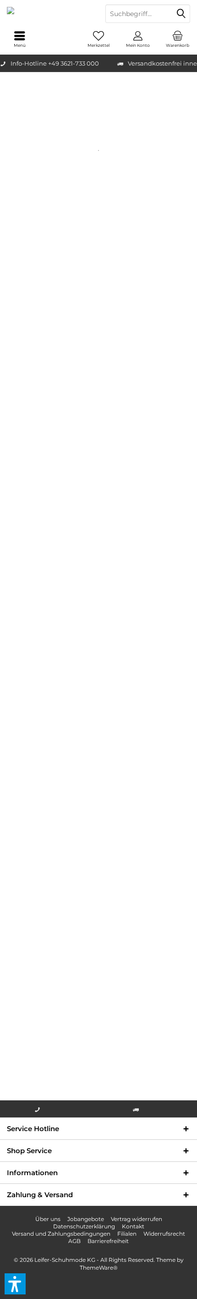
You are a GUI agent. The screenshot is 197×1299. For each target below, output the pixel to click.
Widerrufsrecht (164, 1233)
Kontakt (133, 1226)
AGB (74, 1241)
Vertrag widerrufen (136, 1219)
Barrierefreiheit (108, 1241)
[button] (15, 1283)
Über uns (47, 1219)
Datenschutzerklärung (84, 1226)
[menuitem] (177, 39)
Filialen (127, 1233)
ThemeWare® (99, 1267)
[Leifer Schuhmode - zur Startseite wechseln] (49, 14)
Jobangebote (85, 1219)
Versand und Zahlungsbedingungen (61, 1233)
